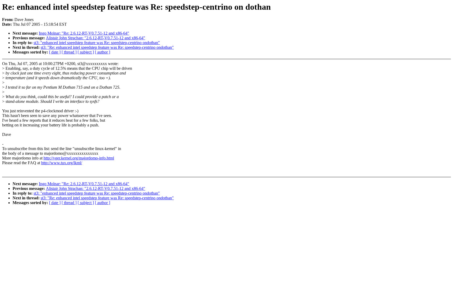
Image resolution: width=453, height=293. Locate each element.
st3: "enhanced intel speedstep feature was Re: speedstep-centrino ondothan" (97, 42)
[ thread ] (69, 52)
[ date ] (55, 52)
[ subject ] (86, 52)
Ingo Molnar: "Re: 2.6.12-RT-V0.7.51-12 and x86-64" (84, 33)
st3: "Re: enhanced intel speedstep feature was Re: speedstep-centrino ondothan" (107, 47)
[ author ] (102, 52)
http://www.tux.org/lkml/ (61, 163)
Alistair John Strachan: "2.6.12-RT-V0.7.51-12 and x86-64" (95, 38)
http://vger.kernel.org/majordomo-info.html (79, 158)
